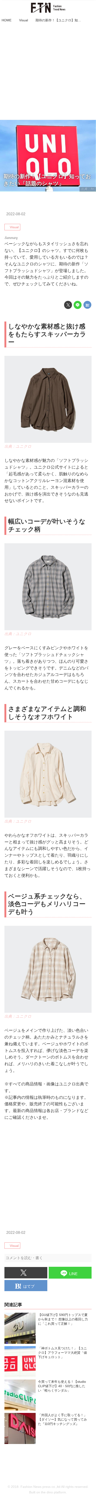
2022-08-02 (15, 214)
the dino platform (53, 1492)
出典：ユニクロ (17, 446)
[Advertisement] (48, 72)
